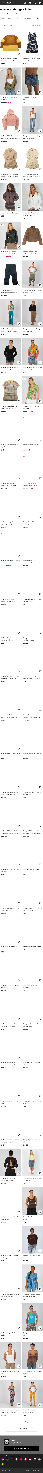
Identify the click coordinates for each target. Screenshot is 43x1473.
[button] (2, 1459)
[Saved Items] (35, 2)
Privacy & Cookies (31, 1470)
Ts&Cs (39, 1470)
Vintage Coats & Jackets (25, 18)
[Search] (24, 2)
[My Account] (30, 2)
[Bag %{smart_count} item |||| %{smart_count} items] (40, 2)
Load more (21, 1429)
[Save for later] (18, 53)
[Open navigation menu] (3, 2)
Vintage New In (7, 18)
